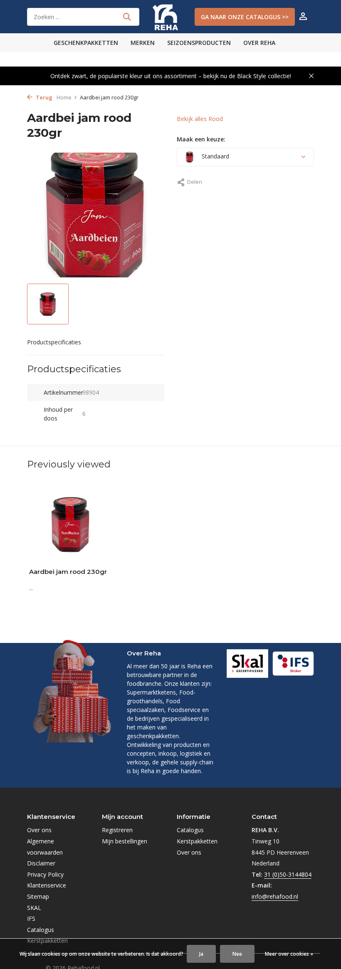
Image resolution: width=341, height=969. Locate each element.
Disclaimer (41, 863)
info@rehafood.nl (275, 896)
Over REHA (259, 43)
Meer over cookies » (289, 953)
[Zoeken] (127, 16)
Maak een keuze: (201, 139)
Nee (237, 953)
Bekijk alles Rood (200, 119)
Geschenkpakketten (86, 43)
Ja (201, 953)
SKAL (34, 908)
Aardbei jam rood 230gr (68, 572)
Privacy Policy (45, 874)
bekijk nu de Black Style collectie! (247, 76)
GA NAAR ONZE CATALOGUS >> (245, 17)
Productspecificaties (54, 342)
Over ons (39, 830)
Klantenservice (46, 885)
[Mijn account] (303, 17)
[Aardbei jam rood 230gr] (70, 524)
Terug (43, 97)
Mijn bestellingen (124, 841)
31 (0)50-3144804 (287, 874)
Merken (143, 43)
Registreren (117, 830)
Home (64, 97)
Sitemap (38, 896)
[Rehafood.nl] (170, 16)
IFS (31, 918)
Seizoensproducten (199, 43)
